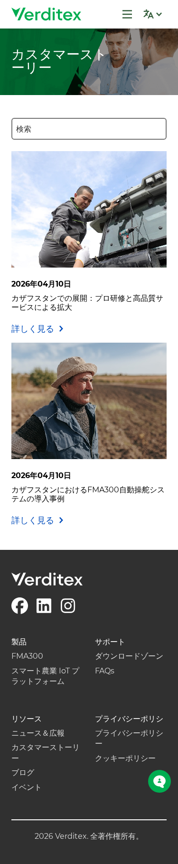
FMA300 (27, 656)
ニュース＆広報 (38, 733)
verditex (47, 14)
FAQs (104, 670)
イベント (26, 787)
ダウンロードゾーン (129, 656)
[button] (152, 14)
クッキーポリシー (125, 758)
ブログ (22, 772)
